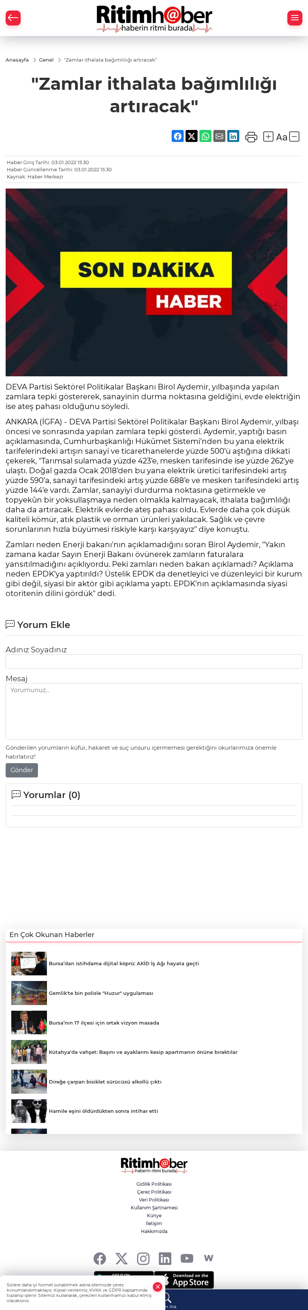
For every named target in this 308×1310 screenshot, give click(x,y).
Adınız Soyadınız (36, 649)
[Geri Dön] (13, 18)
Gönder (22, 770)
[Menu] (294, 18)
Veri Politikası (154, 1200)
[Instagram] (143, 1258)
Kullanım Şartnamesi (154, 1207)
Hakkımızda (154, 1231)
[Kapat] (157, 1286)
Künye (154, 1215)
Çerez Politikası (154, 1192)
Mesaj (16, 678)
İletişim (154, 1223)
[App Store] (184, 1280)
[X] (121, 1258)
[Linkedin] (165, 1258)
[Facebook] (100, 1258)
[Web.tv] (209, 1258)
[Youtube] (187, 1258)
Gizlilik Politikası (154, 1184)
